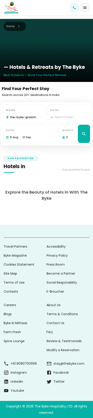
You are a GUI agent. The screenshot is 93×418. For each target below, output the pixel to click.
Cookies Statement (19, 264)
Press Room (55, 264)
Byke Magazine (15, 255)
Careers (10, 305)
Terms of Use (14, 282)
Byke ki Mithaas (15, 323)
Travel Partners (15, 246)
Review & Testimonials (64, 341)
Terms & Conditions (62, 314)
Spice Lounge (14, 341)
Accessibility (56, 246)
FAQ (49, 332)
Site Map (10, 273)
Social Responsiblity (61, 282)
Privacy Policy (57, 255)
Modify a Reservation (62, 350)
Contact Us (55, 323)
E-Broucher (55, 291)
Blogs (8, 314)
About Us (53, 305)
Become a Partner (60, 273)
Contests (11, 291)
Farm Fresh (12, 332)
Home (10, 26)
